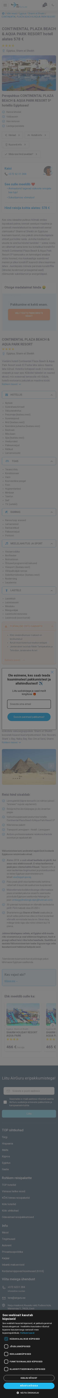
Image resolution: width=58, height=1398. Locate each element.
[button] (29, 1392)
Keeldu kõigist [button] (29, 1378)
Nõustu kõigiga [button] (29, 1386)
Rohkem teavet (27, 1333)
